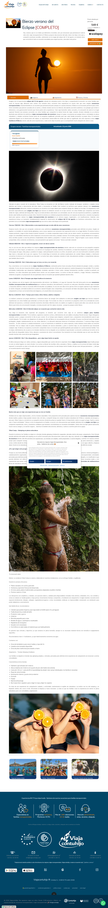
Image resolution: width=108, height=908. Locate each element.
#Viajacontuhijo (54, 902)
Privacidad (74, 888)
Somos (90, 4)
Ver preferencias (67, 461)
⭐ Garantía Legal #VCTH (28, 888)
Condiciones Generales (43, 888)
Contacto (100, 4)
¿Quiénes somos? (89, 862)
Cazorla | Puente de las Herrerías (83, 778)
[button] (78, 443)
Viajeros (81, 4)
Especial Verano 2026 (18, 778)
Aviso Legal (82, 888)
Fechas (73, 4)
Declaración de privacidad (53, 465)
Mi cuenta (55, 4)
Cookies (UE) (67, 888)
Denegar (48, 461)
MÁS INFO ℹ (95, 40)
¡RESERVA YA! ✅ (95, 43)
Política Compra (57, 888)
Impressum (62, 465)
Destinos (65, 4)
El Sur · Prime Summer (49, 778)
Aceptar (32, 461)
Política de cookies (43, 465)
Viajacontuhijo (44, 4)
